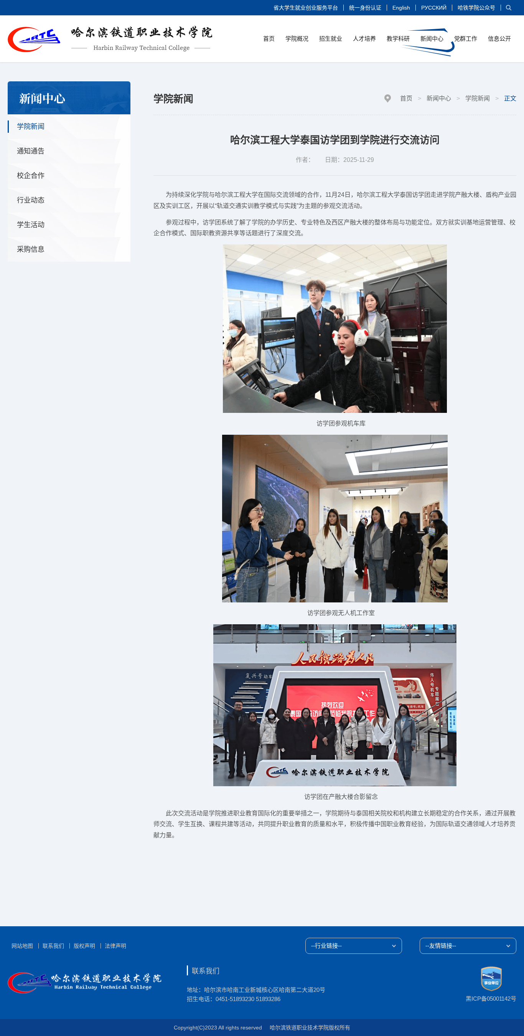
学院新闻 (477, 98)
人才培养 (364, 38)
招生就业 (330, 38)
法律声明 (115, 946)
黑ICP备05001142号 (491, 998)
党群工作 (465, 38)
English (401, 8)
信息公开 (499, 38)
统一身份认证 (365, 8)
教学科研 (398, 38)
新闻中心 (431, 38)
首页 (269, 38)
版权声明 (84, 946)
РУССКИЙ (434, 8)
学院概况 (296, 38)
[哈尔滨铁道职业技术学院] (110, 39)
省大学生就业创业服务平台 (306, 8)
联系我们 (53, 946)
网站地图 (22, 946)
